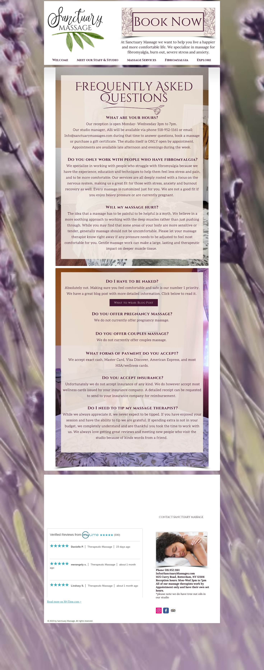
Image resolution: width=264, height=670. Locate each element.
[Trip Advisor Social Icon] (173, 610)
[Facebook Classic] (166, 610)
